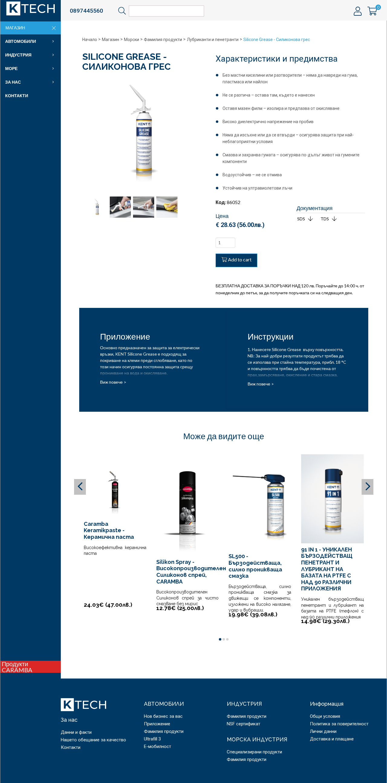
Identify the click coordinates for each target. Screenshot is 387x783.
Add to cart (240, 259)
